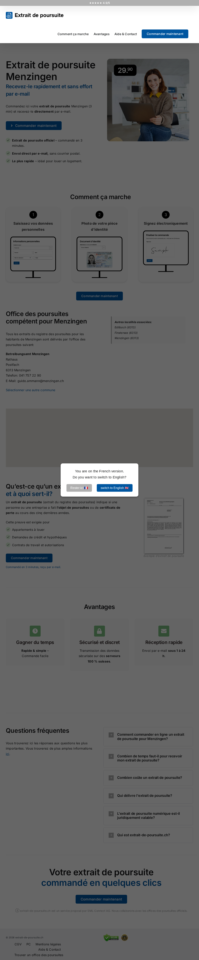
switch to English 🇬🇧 (115, 488)
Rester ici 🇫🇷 (79, 488)
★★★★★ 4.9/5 (99, 2)
